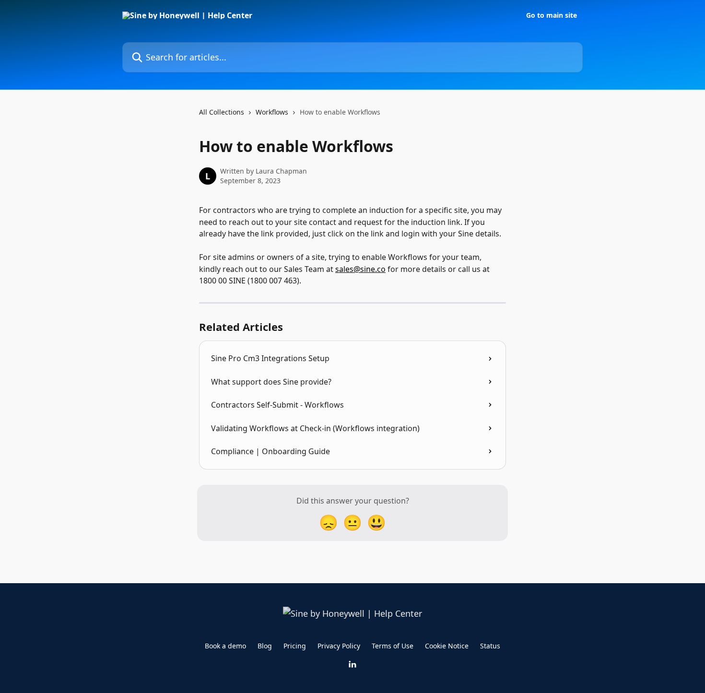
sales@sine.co (360, 269)
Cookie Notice (447, 645)
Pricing (294, 645)
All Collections (221, 112)
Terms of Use (392, 645)
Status (490, 645)
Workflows (272, 112)
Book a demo (225, 645)
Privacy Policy (338, 645)
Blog (265, 645)
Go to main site (551, 15)
